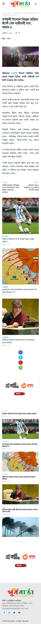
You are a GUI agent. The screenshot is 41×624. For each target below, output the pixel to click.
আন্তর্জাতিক (5, 442)
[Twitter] (20, 357)
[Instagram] (9, 613)
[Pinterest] (20, 362)
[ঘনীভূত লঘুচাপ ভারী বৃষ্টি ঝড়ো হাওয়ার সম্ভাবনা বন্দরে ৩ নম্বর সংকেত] (20, 527)
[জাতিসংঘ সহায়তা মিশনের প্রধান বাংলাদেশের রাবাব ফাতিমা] (20, 494)
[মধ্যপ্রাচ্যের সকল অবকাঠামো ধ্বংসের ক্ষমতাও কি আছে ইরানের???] (20, 462)
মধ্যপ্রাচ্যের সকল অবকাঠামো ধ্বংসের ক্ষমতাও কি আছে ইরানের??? (19, 445)
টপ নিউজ (4, 411)
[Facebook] (20, 352)
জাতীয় (3, 507)
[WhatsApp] (20, 367)
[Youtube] (19, 613)
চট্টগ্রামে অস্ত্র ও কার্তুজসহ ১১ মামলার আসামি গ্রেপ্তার (31, 187)
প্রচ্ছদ (4, 13)
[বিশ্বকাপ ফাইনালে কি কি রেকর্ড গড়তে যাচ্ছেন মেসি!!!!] (20, 429)
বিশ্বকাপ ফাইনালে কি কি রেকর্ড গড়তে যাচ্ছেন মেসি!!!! (19, 413)
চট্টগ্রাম (9, 13)
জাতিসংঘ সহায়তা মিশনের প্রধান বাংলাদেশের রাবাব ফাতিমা (18, 478)
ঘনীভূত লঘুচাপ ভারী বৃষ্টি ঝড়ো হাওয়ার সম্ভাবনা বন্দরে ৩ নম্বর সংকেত (20, 510)
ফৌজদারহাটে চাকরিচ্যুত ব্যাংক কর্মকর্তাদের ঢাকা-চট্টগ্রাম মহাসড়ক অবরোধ (10, 189)
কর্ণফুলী (8, 39)
